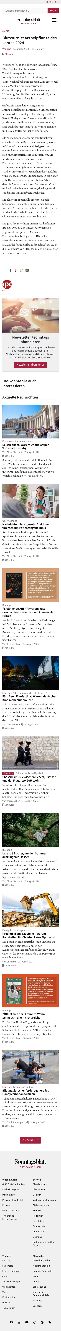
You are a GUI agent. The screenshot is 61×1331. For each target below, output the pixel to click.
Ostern (5, 1276)
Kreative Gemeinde (42, 1271)
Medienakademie (41, 1265)
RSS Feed (37, 1300)
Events (36, 1276)
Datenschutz (39, 1226)
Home (5, 30)
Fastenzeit (7, 1265)
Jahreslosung (39, 1287)
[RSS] (49, 1323)
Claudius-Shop (40, 1184)
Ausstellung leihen (42, 1260)
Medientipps (8, 1194)
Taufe (5, 1292)
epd (9, 49)
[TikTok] (34, 1323)
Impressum (38, 1231)
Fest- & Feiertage (10, 1271)
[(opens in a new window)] (11, 1323)
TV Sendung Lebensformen (9, 1217)
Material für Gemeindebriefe (41, 1294)
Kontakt (37, 1210)
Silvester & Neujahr (11, 1281)
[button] (7, 54)
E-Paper (37, 1194)
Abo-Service (39, 1189)
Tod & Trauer (8, 1308)
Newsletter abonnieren (31, 365)
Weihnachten (8, 1287)
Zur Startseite (30, 1140)
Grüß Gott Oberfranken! (13, 1184)
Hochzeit (6, 1302)
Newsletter (38, 1221)
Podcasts (6, 1205)
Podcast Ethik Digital (12, 1200)
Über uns (37, 1237)
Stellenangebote (41, 1205)
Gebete (36, 1281)
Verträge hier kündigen (44, 1200)
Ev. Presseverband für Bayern (43, 1243)
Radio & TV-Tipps (10, 1210)
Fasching (6, 1260)
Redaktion (38, 1216)
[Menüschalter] (54, 20)
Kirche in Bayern (10, 1189)
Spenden (37, 1306)
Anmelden (54, 1)
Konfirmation (8, 1297)
